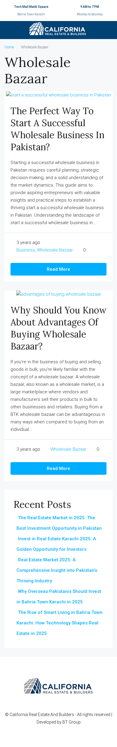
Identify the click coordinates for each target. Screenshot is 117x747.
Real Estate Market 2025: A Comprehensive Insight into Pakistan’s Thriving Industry (56, 570)
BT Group (71, 722)
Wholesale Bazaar (55, 250)
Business (25, 250)
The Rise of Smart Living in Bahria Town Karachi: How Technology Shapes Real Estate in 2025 (59, 623)
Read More (58, 269)
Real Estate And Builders (52, 714)
